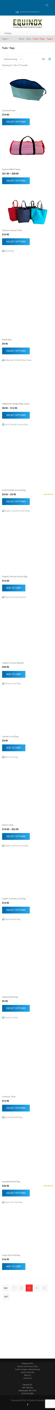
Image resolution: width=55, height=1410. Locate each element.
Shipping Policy (27, 1363)
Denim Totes (7, 825)
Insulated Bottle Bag (11, 1181)
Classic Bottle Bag (10, 997)
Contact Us (27, 1378)
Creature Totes (9, 1097)
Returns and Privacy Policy (27, 1366)
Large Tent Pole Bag (11, 1255)
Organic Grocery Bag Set (13, 663)
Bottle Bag (6, 340)
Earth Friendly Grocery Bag (14, 490)
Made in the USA (27, 1372)
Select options (16, 121)
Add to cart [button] (13, 588)
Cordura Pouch (8, 110)
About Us (27, 1375)
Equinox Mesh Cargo (11, 169)
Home (21, 39)
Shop (28, 39)
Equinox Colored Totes (12, 230)
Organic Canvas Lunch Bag (14, 899)
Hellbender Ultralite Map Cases (15, 404)
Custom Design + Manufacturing (27, 1369)
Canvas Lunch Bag (10, 736)
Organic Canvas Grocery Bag (14, 576)
